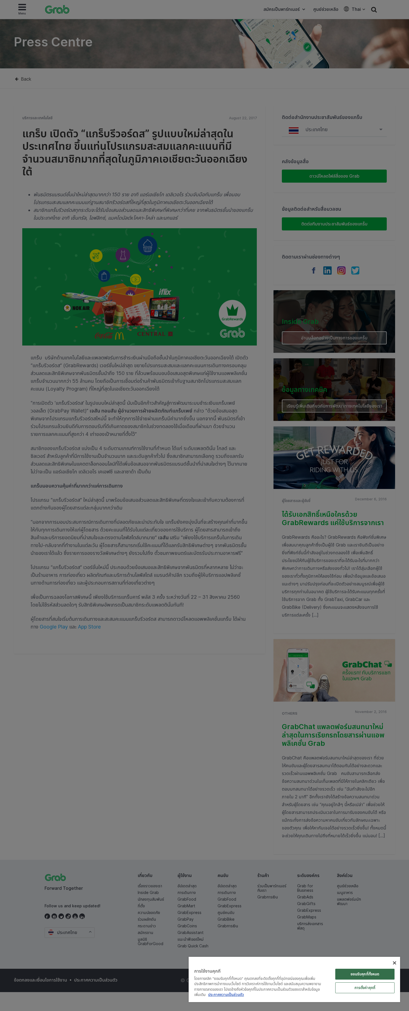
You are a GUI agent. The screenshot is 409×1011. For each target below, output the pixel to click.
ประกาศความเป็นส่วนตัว (226, 994)
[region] (294, 979)
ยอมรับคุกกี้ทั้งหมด (365, 974)
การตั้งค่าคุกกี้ (364, 987)
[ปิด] (394, 963)
